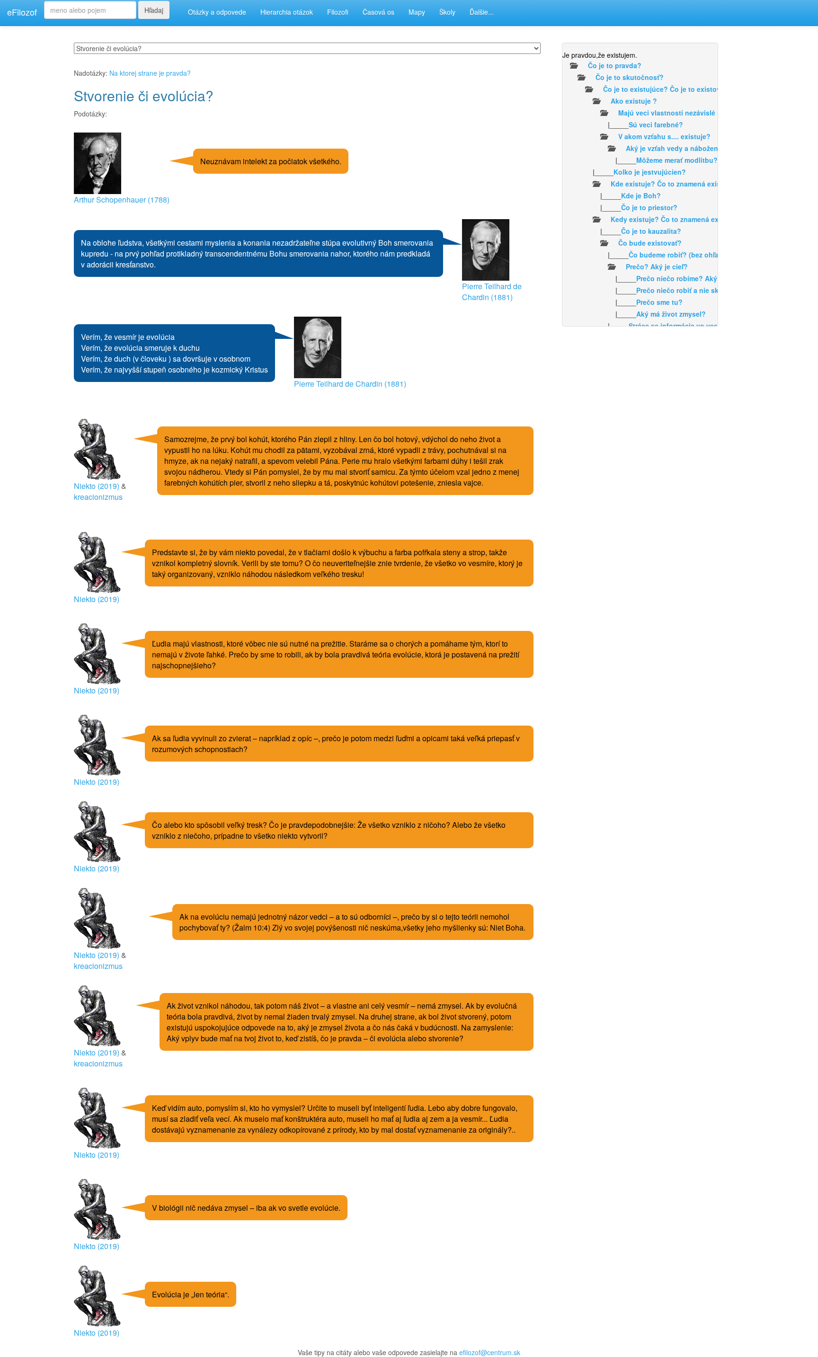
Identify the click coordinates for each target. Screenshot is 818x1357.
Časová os (378, 12)
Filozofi (337, 12)
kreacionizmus (98, 496)
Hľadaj (153, 10)
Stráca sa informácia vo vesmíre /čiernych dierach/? (712, 325)
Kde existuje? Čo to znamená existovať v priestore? (694, 183)
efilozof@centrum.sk (489, 1352)
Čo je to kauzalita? (651, 231)
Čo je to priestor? (649, 207)
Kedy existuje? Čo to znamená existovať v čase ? (690, 219)
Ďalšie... (482, 12)
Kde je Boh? (641, 195)
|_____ (622, 124)
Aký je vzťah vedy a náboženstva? (681, 148)
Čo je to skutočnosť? (630, 77)
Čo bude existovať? (650, 243)
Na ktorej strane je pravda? (150, 73)
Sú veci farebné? (656, 124)
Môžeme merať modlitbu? (677, 160)
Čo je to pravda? (614, 65)
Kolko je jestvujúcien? (650, 172)
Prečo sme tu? (659, 302)
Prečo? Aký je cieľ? (657, 266)
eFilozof (22, 12)
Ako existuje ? (634, 101)
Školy (447, 12)
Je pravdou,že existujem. (599, 55)
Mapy (417, 12)
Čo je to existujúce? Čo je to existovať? (667, 89)
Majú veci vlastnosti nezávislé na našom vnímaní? (699, 112)
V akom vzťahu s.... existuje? (664, 136)
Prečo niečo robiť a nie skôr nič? (688, 290)
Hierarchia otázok (286, 12)
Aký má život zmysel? (671, 314)
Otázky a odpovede (217, 12)
